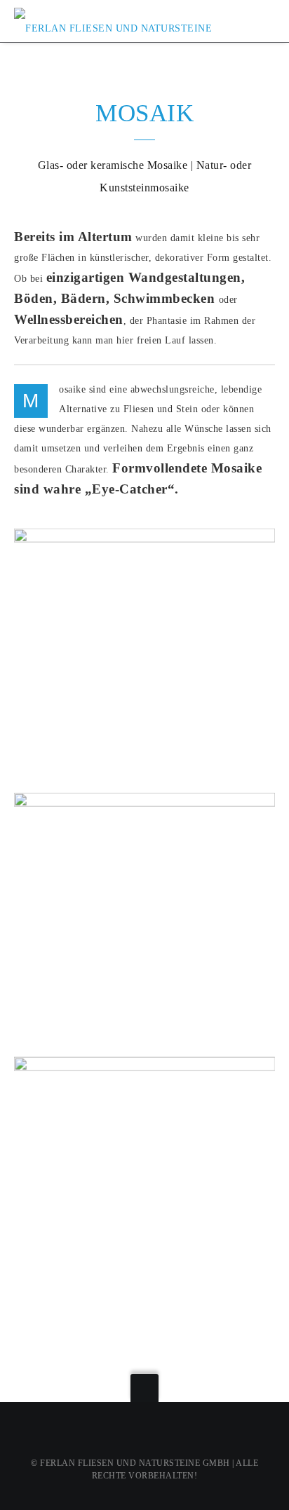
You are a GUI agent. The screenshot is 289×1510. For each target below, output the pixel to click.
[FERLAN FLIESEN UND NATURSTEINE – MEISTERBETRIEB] (117, 20)
